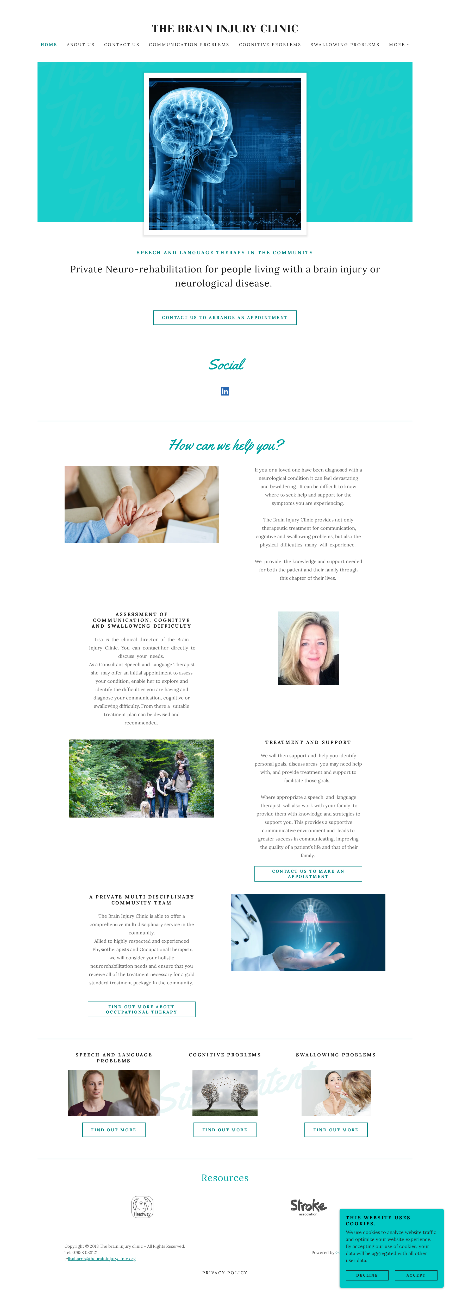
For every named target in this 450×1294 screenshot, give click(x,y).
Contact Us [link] (122, 44)
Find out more (114, 1129)
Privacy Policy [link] (225, 1272)
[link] (225, 31)
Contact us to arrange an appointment (225, 317)
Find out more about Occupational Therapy (141, 1009)
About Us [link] (81, 44)
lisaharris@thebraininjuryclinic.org (102, 1258)
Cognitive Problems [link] (270, 44)
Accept (416, 1275)
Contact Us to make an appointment (308, 874)
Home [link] (49, 44)
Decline (367, 1275)
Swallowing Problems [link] (345, 44)
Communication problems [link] (189, 44)
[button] (399, 44)
